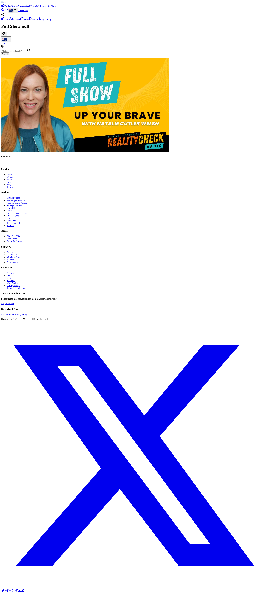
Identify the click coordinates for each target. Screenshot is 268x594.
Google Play (21, 314)
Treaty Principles (14, 223)
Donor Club (12, 254)
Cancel (5, 54)
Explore (7, 6)
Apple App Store (8, 314)
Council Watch (13, 198)
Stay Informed (7, 303)
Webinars (21, 6)
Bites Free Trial (13, 236)
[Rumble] (13, 591)
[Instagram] (6, 591)
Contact (10, 275)
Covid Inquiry (13, 215)
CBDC (10, 210)
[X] (134, 587)
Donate (21, 10)
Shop (53, 6)
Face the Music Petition (17, 203)
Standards (11, 280)
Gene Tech (11, 220)
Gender (10, 218)
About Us (11, 273)
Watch (27, 6)
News (14, 6)
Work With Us (13, 283)
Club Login (12, 239)
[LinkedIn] (9, 591)
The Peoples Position (16, 200)
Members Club (13, 257)
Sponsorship (12, 262)
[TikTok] (23, 591)
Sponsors (11, 259)
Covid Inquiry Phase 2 (17, 213)
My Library (40, 6)
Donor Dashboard (15, 241)
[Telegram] (16, 591)
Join (26, 10)
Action (48, 6)
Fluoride (10, 225)
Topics (10, 187)
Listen (9, 182)
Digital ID (11, 208)
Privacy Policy (13, 285)
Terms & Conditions (16, 288)
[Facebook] (2, 591)
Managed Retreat (14, 205)
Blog (32, 6)
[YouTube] (19, 591)
